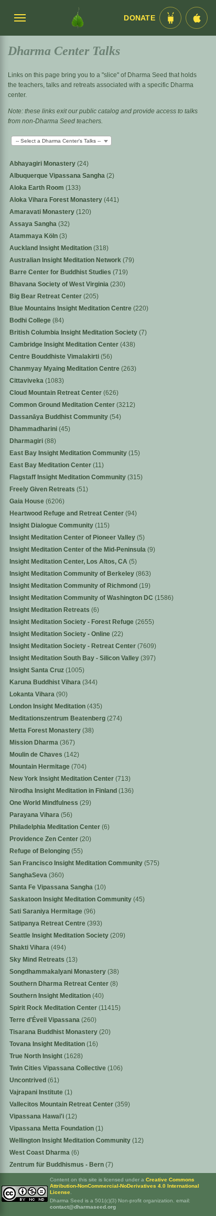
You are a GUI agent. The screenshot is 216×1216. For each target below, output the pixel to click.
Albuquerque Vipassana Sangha (57, 175)
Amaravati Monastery (42, 212)
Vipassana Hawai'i (37, 1116)
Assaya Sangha (33, 224)
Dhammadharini (34, 429)
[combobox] (61, 141)
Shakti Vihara (30, 947)
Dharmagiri (27, 441)
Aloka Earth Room (37, 187)
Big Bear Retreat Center (46, 296)
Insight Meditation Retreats (50, 610)
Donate (139, 18)
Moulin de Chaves (36, 754)
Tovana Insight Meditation (48, 1044)
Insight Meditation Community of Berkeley (72, 573)
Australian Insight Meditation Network (66, 260)
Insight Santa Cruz (37, 670)
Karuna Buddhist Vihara (45, 682)
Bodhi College (30, 320)
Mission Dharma (34, 742)
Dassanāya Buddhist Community (59, 417)
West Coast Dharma (40, 1152)
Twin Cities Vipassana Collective (58, 1068)
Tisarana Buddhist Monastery (54, 1032)
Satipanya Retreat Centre (48, 923)
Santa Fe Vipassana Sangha (51, 887)
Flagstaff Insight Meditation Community (68, 477)
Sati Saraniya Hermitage (46, 911)
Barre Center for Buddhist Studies (61, 272)
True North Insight (36, 1056)
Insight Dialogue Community (52, 525)
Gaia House (27, 501)
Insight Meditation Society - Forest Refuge (72, 622)
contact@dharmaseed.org (83, 1207)
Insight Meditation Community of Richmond (74, 585)
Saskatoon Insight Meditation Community (71, 899)
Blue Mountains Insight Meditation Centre (71, 308)
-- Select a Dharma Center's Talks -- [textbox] (58, 141)
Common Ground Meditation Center (62, 404)
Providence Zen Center (44, 839)
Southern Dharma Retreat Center (59, 983)
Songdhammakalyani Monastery (58, 971)
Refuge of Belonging (40, 851)
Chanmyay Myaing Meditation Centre (65, 368)
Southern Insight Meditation (50, 995)
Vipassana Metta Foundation (52, 1128)
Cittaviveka (27, 380)
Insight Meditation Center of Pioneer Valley (73, 537)
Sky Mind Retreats (37, 959)
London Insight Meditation (48, 706)
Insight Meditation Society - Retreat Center (73, 646)
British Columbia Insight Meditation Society (74, 332)
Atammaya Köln (34, 236)
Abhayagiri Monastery (43, 163)
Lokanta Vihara (32, 694)
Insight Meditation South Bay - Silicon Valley (75, 658)
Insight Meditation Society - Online (60, 634)
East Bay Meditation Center (51, 465)
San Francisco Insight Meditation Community (76, 863)
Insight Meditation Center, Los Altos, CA (69, 561)
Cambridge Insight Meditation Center (64, 344)
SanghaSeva (29, 875)
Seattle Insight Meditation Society (59, 935)
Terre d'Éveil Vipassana (45, 1020)
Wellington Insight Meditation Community (70, 1140)
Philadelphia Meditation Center (55, 827)
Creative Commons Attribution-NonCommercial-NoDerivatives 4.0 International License (124, 1186)
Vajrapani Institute (36, 1092)
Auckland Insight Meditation (51, 248)
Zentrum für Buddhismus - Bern (57, 1164)
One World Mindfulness (44, 802)
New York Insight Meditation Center (62, 778)
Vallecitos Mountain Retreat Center (62, 1104)
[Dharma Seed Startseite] (77, 17)
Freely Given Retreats (43, 489)
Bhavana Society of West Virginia (59, 284)
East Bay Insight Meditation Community (68, 453)
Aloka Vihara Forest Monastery (56, 199)
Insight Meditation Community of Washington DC (82, 597)
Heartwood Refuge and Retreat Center (67, 513)
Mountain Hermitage (40, 766)
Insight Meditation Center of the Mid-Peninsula (78, 549)
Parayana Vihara (35, 815)
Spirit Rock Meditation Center (54, 1007)
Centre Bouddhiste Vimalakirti (55, 356)
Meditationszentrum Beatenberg (58, 718)
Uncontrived (28, 1080)
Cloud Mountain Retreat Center (56, 392)
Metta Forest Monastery (45, 730)
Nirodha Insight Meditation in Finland (63, 790)
